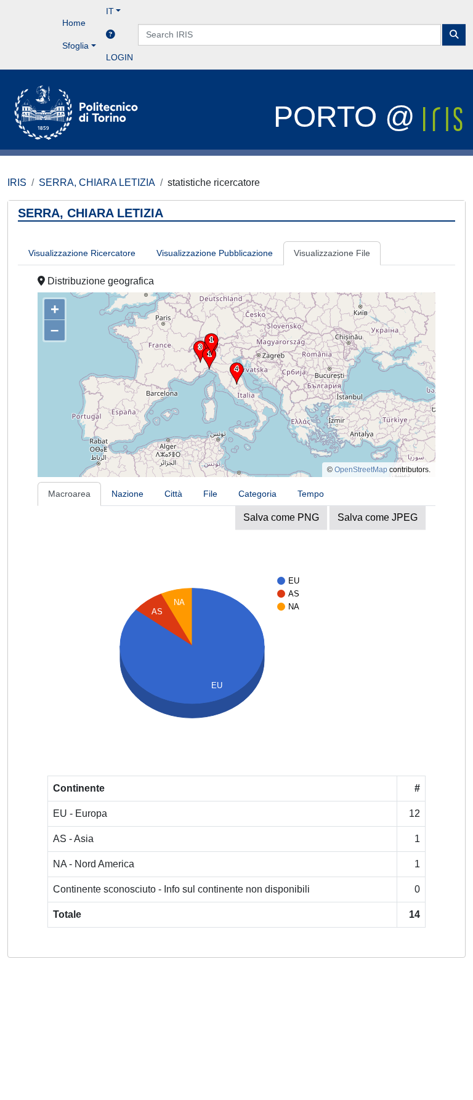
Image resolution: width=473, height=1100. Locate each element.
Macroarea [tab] (69, 494)
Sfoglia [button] (75, 45)
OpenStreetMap (360, 469)
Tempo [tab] (310, 494)
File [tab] (210, 494)
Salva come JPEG (378, 517)
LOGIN (119, 57)
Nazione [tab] (127, 494)
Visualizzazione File (332, 253)
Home (74, 23)
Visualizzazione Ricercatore (81, 253)
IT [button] (110, 11)
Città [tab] (173, 494)
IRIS (16, 182)
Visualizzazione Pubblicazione (214, 253)
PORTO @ (348, 116)
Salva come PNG (281, 517)
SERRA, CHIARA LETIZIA (97, 182)
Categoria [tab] (257, 494)
